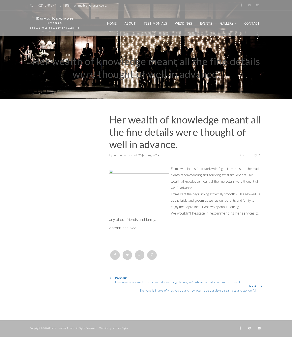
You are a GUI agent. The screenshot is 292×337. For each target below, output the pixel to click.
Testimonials (155, 23)
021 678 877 (47, 5)
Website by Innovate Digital (113, 328)
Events (206, 23)
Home (112, 23)
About (130, 23)
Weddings (183, 23)
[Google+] (139, 255)
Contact (252, 23)
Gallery (226, 23)
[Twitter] (127, 255)
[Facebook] (115, 255)
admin (118, 155)
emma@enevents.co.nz (90, 5)
